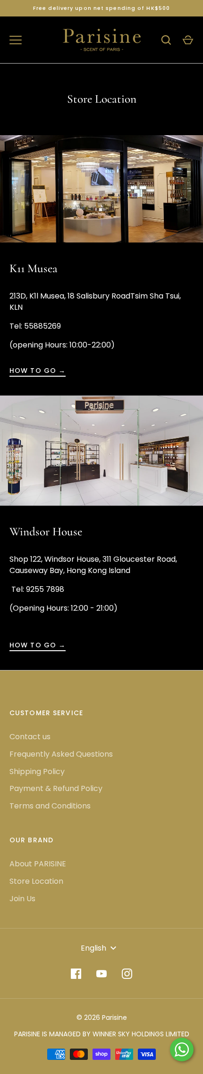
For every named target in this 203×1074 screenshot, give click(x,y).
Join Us (22, 898)
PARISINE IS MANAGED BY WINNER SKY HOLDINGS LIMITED (101, 1034)
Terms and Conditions (50, 805)
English (93, 948)
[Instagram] (127, 973)
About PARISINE (37, 863)
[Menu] (15, 40)
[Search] (166, 40)
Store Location (36, 881)
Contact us (30, 736)
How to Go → (37, 370)
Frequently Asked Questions (61, 754)
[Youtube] (101, 973)
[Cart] (188, 40)
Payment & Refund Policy (55, 788)
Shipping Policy (37, 771)
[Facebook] (76, 973)
